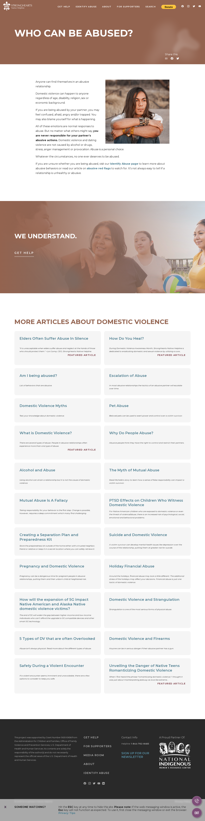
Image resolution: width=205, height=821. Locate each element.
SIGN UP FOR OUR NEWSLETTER (135, 755)
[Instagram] (188, 7)
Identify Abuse (86, 6)
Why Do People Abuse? (131, 433)
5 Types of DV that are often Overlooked (57, 638)
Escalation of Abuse (128, 375)
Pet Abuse (119, 405)
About (106, 6)
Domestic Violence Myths (43, 405)
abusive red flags (99, 168)
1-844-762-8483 (140, 743)
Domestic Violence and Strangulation (144, 599)
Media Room (94, 755)
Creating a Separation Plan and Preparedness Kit (49, 537)
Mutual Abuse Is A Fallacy (44, 500)
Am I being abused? (38, 375)
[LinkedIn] (103, 784)
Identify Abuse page (124, 163)
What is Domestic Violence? (46, 433)
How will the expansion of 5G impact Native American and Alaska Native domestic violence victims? (54, 604)
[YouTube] (200, 7)
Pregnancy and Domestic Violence (52, 566)
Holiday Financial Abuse (131, 566)
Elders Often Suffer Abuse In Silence (54, 338)
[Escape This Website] (197, 813)
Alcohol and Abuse (37, 470)
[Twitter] (194, 7)
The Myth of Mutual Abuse (134, 470)
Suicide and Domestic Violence (138, 535)
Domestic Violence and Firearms (139, 638)
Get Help (63, 6)
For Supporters (128, 6)
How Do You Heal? (126, 338)
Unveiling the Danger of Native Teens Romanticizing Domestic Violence (144, 668)
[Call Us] (197, 801)
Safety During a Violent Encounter (52, 665)
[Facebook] (182, 7)
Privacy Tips (66, 813)
